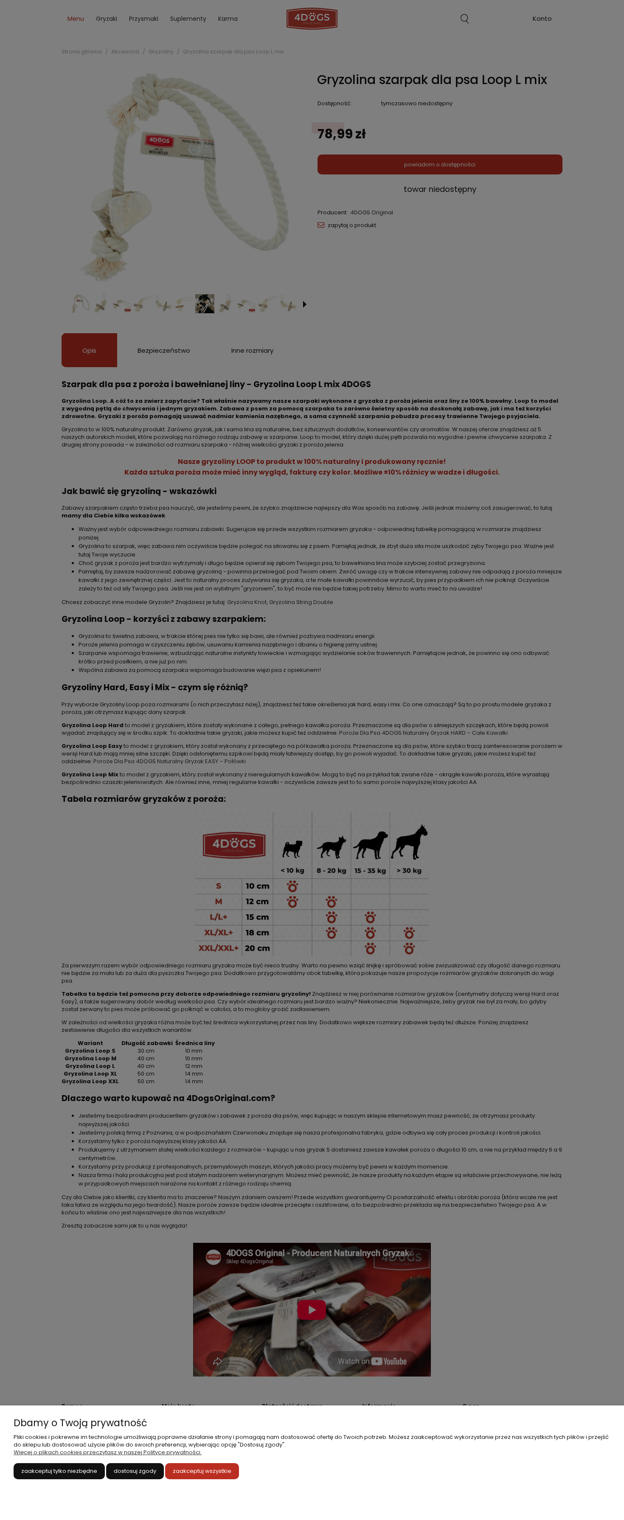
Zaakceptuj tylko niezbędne (59, 1471)
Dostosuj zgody (135, 1471)
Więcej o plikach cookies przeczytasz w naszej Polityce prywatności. (108, 1452)
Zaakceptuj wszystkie (202, 1471)
